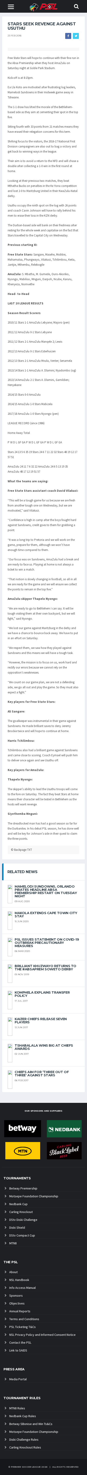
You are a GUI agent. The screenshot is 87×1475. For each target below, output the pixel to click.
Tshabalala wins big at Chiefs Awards (44, 1047)
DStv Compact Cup (22, 1235)
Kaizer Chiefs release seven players (41, 1020)
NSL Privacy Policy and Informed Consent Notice (42, 1335)
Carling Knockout (21, 1212)
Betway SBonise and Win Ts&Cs (30, 1424)
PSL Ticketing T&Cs (22, 1327)
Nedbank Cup (18, 1204)
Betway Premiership (23, 1188)
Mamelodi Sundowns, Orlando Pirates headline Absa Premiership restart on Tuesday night (46, 891)
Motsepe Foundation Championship (33, 1196)
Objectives (17, 1303)
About (13, 1272)
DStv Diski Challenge (23, 1220)
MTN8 (13, 1243)
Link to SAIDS (18, 1350)
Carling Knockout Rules (25, 1447)
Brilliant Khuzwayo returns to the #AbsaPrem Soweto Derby (45, 967)
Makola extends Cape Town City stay (46, 914)
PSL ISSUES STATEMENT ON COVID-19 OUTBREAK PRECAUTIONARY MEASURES (47, 942)
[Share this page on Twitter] (76, 36)
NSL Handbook (19, 1280)
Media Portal (18, 1379)
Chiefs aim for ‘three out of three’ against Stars (42, 1073)
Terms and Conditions (24, 1319)
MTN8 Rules (17, 1408)
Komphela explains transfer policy (42, 994)
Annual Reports (19, 1311)
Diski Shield (17, 1227)
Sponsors (16, 1295)
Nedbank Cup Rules (22, 1416)
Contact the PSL (20, 1342)
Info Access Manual (22, 1288)
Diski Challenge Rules (24, 1439)
